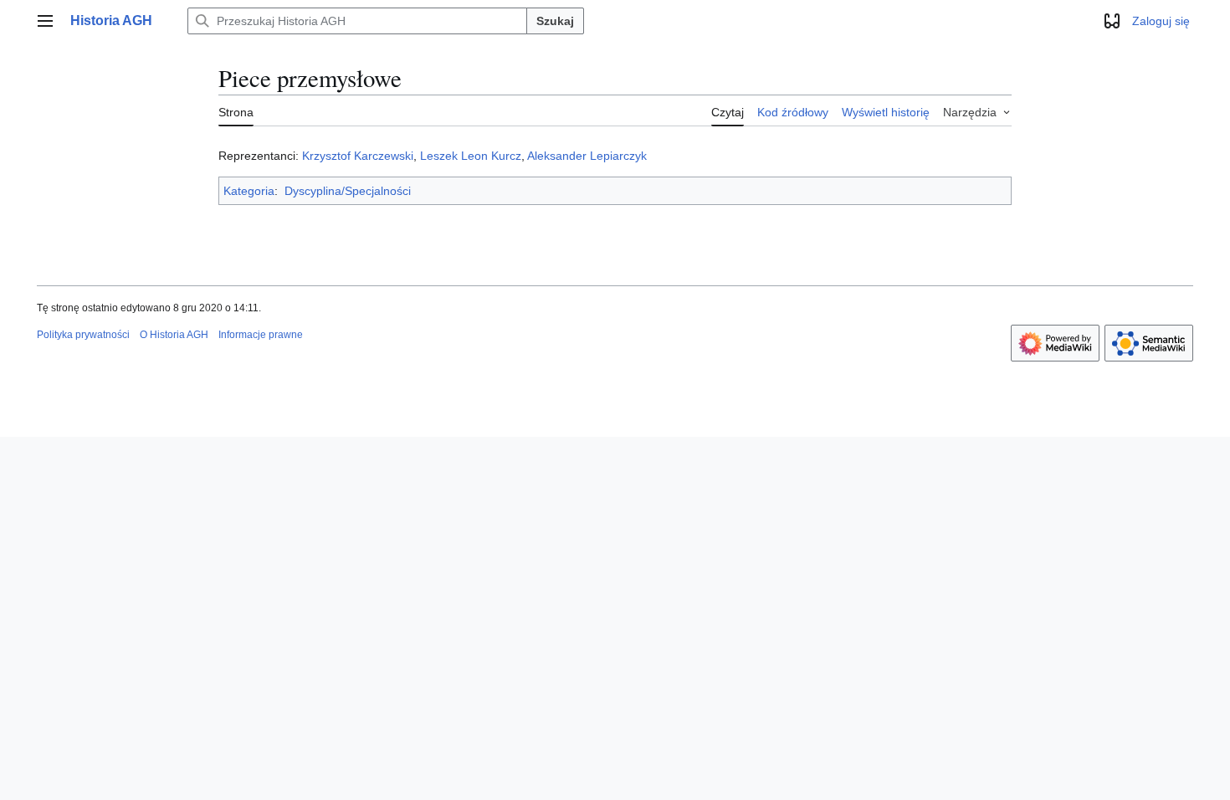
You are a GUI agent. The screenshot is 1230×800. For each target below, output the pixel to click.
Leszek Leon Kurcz (470, 155)
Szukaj (555, 21)
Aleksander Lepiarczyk (587, 155)
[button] (45, 21)
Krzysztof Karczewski (357, 155)
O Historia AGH (174, 335)
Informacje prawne (260, 335)
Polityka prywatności (83, 335)
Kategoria (248, 190)
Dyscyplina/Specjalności (347, 190)
